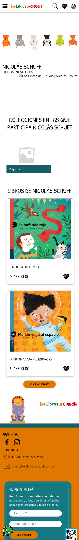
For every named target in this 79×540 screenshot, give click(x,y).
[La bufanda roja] (40, 229)
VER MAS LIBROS (39, 384)
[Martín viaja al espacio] (40, 321)
